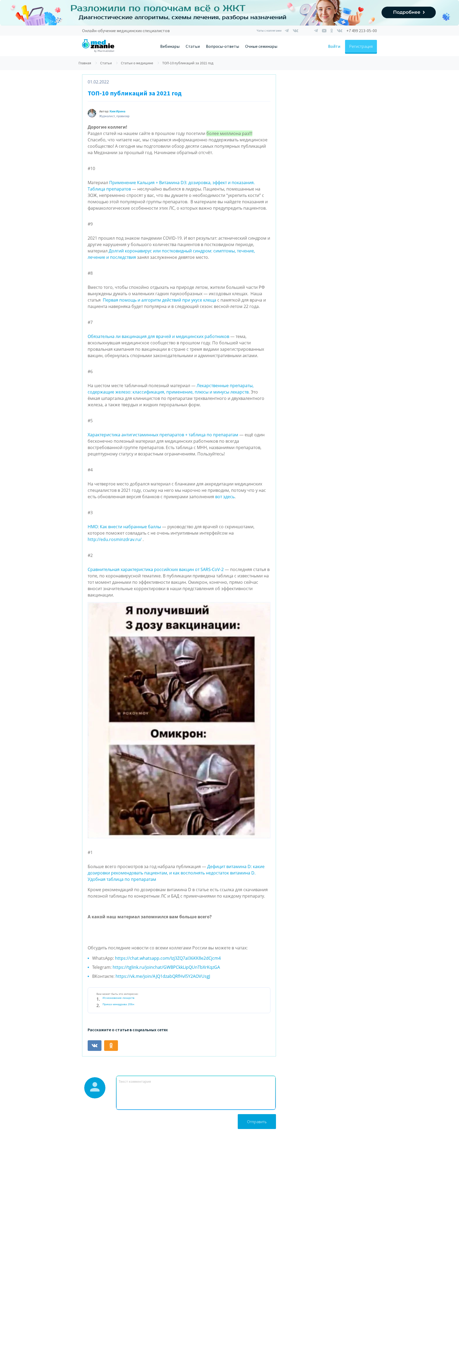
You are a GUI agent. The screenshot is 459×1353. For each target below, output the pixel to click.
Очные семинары (261, 46)
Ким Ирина (117, 111)
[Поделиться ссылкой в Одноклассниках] (111, 1045)
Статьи (193, 46)
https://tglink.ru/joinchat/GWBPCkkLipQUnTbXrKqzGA (166, 967)
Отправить (257, 1121)
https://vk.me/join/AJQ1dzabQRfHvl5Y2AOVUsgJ (163, 976)
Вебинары (170, 46)
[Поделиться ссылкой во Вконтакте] (94, 1045)
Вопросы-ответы (222, 46)
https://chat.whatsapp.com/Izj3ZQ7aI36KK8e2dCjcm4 (168, 958)
